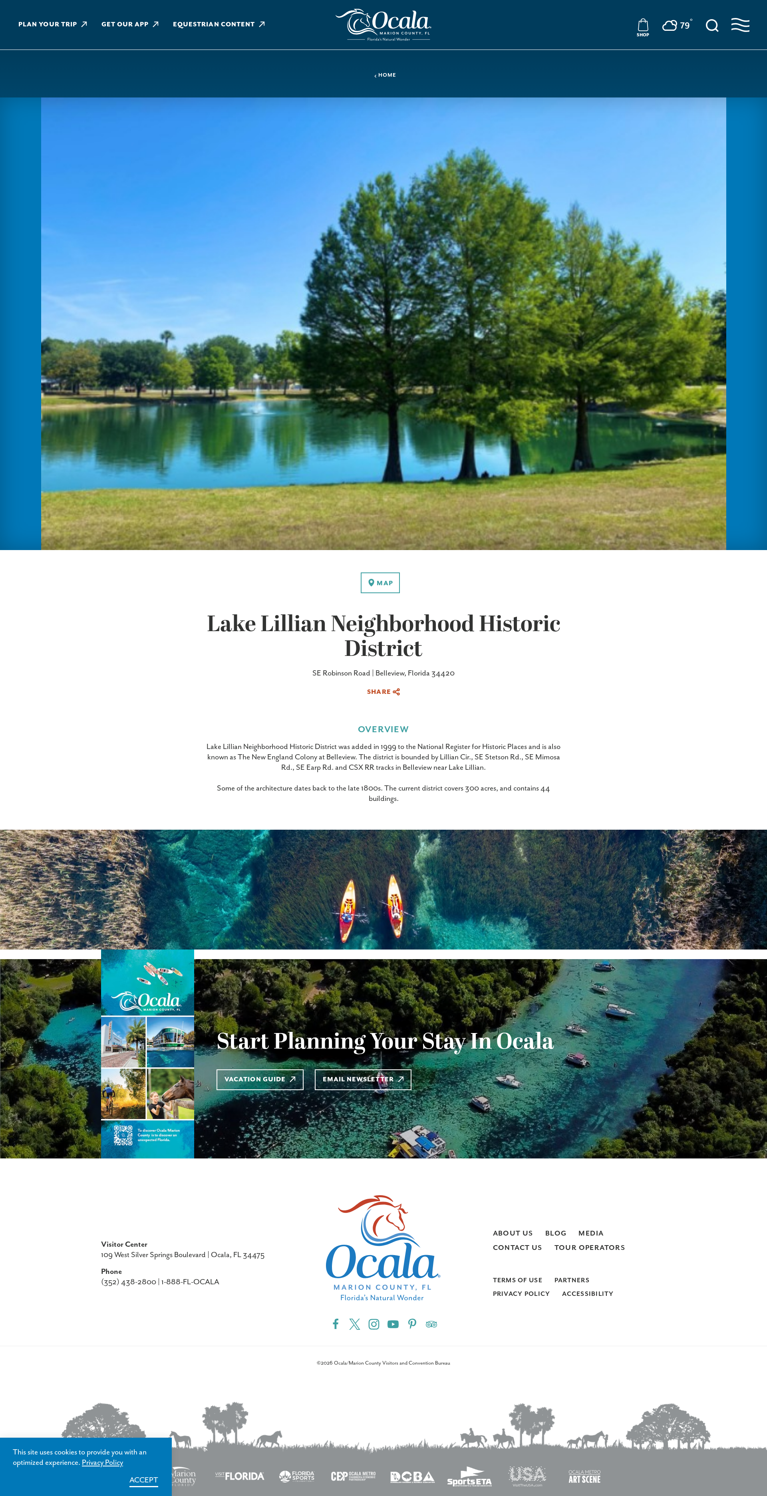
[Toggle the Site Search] (712, 25)
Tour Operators (590, 1248)
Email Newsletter (358, 1079)
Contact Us (517, 1248)
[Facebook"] (335, 1324)
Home (387, 75)
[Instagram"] (374, 1324)
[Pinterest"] (412, 1324)
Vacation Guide (255, 1079)
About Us (513, 1234)
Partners (572, 1280)
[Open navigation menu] (740, 25)
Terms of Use (517, 1280)
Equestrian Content (214, 24)
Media (591, 1234)
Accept (143, 1480)
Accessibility (588, 1294)
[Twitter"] (354, 1324)
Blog (556, 1234)
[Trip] (431, 1324)
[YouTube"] (393, 1324)
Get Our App (125, 24)
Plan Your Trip (47, 24)
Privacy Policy (521, 1294)
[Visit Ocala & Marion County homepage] (383, 25)
